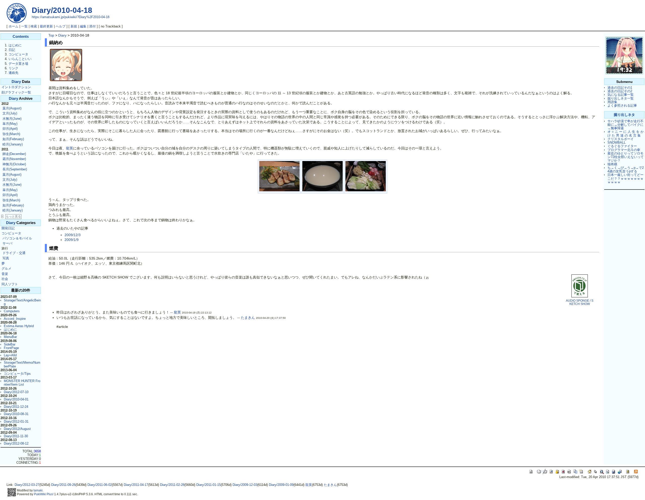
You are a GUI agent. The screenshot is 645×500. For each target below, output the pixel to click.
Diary (16, 82)
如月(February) (13, 139)
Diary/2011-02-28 (172, 485)
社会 (5, 279)
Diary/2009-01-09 (281, 485)
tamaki (38, 490)
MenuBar (10, 337)
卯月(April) (10, 129)
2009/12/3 (72, 235)
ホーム (13, 26)
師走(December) (14, 154)
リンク (13, 68)
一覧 (24, 26)
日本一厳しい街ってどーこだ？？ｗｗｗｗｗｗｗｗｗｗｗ (625, 178)
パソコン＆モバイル (17, 238)
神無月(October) (14, 164)
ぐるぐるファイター (622, 146)
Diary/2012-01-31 (16, 421)
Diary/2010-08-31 (16, 414)
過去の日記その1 (619, 87)
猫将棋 (612, 164)
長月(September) (15, 169)
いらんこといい (20, 59)
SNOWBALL (616, 142)
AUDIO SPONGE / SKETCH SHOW (579, 302)
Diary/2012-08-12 (16, 443)
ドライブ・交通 (14, 253)
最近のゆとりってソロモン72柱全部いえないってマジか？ (625, 157)
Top (51, 35)
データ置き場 (18, 64)
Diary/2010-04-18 (62, 10)
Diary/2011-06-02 (99, 485)
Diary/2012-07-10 (16, 392)
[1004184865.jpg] (365, 190)
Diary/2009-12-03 (245, 485)
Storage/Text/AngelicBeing (22, 302)
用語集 (612, 102)
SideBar (9, 344)
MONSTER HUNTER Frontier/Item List (22, 382)
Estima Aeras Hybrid (19, 326)
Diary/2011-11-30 (16, 436)
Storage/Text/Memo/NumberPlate (22, 364)
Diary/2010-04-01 (16, 399)
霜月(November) (14, 159)
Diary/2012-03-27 (27, 485)
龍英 (69, 148)
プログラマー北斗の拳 (623, 150)
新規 (74, 26)
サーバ (7, 243)
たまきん (248, 318)
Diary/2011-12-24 (16, 407)
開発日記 (8, 228)
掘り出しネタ (624, 115)
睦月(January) (13, 144)
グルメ (6, 268)
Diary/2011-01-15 (208, 485)
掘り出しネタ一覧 (620, 98)
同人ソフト (10, 284)
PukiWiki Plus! (43, 494)
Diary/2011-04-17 (136, 485)
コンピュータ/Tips (17, 374)
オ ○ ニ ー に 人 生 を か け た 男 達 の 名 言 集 (625, 133)
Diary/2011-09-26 (63, 485)
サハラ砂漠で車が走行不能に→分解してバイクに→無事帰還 (625, 124)
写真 (6, 258)
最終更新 (46, 26)
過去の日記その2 (619, 91)
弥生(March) (11, 134)
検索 (33, 26)
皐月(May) (10, 124)
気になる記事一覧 (620, 95)
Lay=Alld (10, 355)
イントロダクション (16, 87)
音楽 (5, 274)
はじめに (15, 45)
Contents (21, 37)
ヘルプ (61, 26)
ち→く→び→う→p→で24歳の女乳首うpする (625, 169)
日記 (12, 50)
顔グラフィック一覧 (16, 92)
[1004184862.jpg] (322, 190)
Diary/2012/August (17, 429)
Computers (12, 311)
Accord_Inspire (15, 319)
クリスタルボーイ (620, 139)
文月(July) (10, 113)
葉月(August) (12, 108)
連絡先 (13, 73)
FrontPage (11, 348)
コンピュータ (18, 54)
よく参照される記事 (622, 105)
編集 (83, 26)
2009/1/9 (71, 240)
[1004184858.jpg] (279, 190)
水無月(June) (12, 118)
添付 (92, 26)
